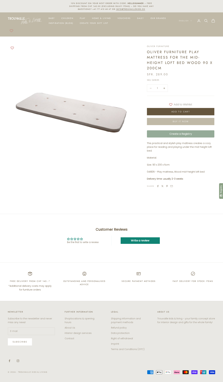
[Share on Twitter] (162, 186)
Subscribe (20, 341)
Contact (69, 338)
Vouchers (124, 18)
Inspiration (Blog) (61, 23)
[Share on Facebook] (158, 186)
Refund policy (119, 327)
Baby (52, 18)
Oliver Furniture (158, 46)
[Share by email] (171, 186)
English (184, 20)
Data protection (120, 333)
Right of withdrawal (122, 338)
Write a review (140, 240)
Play (83, 18)
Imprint (115, 343)
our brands (158, 18)
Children (67, 18)
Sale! (140, 18)
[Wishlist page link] (11, 30)
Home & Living (101, 18)
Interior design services (78, 333)
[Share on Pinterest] (167, 186)
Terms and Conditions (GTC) (127, 349)
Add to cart (180, 111)
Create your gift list (94, 23)
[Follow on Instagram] (18, 360)
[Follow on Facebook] (9, 360)
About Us (70, 327)
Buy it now (181, 121)
